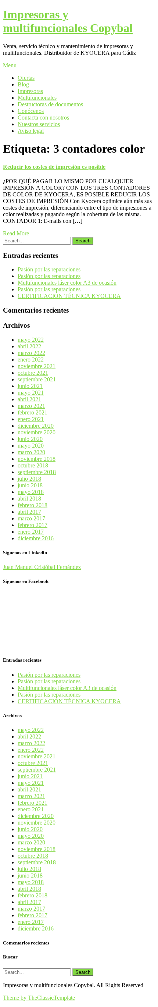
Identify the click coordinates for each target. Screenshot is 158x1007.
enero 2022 (31, 359)
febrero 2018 (32, 505)
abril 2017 (29, 512)
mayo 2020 (31, 445)
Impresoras (30, 91)
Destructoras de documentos (50, 104)
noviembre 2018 (36, 459)
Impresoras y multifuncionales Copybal (68, 21)
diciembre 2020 (36, 426)
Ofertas (26, 78)
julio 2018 (29, 479)
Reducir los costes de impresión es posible (54, 167)
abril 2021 (29, 399)
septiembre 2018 (37, 472)
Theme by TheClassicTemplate (39, 997)
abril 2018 (29, 498)
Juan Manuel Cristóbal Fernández (42, 567)
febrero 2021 (32, 412)
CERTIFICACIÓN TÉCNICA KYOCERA (69, 296)
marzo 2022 (31, 353)
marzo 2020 (31, 452)
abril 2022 (29, 346)
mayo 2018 (31, 492)
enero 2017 (31, 532)
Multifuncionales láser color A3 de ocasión (67, 283)
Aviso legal (31, 131)
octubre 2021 (33, 373)
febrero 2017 (32, 525)
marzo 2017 (31, 518)
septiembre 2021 (37, 379)
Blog (23, 84)
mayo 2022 (31, 340)
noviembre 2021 (36, 366)
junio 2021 (30, 386)
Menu (10, 65)
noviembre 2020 (36, 432)
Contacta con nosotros (43, 117)
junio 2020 (30, 439)
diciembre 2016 (36, 538)
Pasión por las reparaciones (49, 269)
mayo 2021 (31, 392)
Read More (16, 233)
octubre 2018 (33, 465)
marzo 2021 (31, 406)
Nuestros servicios (39, 124)
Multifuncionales (37, 98)
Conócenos (31, 111)
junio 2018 (30, 485)
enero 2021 (31, 419)
